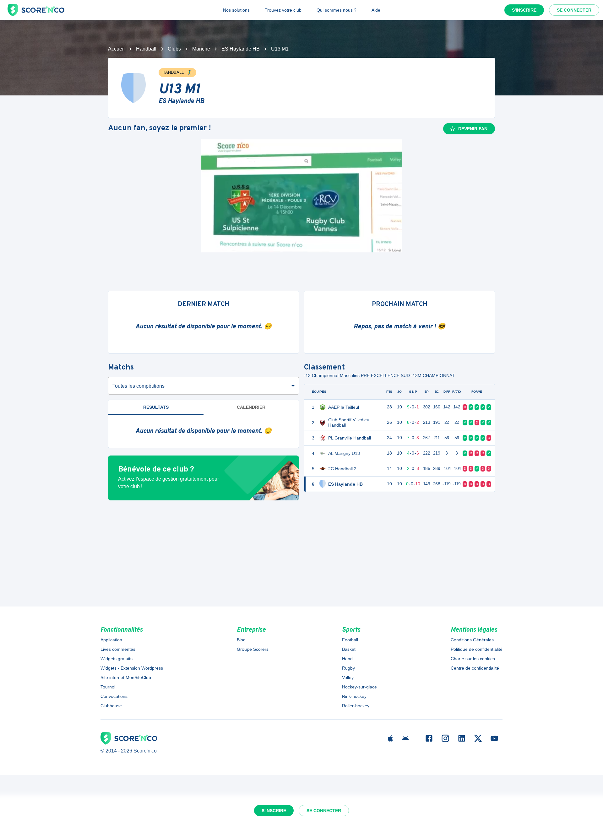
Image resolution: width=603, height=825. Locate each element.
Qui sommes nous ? (336, 10)
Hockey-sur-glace (359, 686)
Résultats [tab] (156, 407)
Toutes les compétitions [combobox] (138, 386)
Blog (241, 639)
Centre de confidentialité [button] (475, 668)
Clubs (174, 48)
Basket (349, 649)
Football (350, 639)
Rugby (348, 668)
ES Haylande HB (240, 48)
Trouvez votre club (283, 10)
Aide (376, 10)
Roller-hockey (355, 705)
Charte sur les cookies (473, 658)
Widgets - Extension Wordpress (131, 668)
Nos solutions (236, 10)
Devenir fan (472, 128)
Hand (347, 658)
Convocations (114, 696)
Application (111, 639)
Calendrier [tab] (251, 407)
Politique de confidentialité (477, 649)
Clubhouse (111, 705)
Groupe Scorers (253, 649)
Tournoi (107, 686)
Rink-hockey (354, 696)
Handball (146, 48)
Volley (348, 677)
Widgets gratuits (116, 658)
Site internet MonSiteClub (125, 677)
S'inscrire (524, 10)
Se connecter (574, 10)
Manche (201, 48)
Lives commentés (117, 649)
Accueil (116, 48)
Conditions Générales (472, 639)
